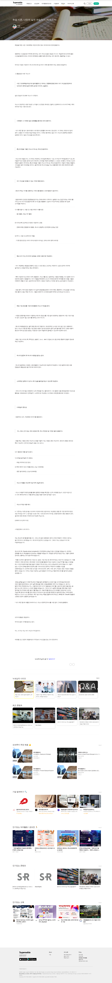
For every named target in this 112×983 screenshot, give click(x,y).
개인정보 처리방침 (83, 958)
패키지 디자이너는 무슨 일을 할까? (66, 722)
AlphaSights (38, 725)
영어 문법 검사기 (67, 954)
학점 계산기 (66, 958)
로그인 (96, 3)
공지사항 (81, 954)
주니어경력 (36, 758)
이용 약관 (81, 956)
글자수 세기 (66, 956)
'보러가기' (51, 659)
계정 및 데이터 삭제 (83, 961)
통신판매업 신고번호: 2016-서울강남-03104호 (30, 973)
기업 (50, 954)
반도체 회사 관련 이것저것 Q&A (86, 694)
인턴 (80, 758)
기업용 (89, 3)
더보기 (100, 745)
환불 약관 (81, 959)
